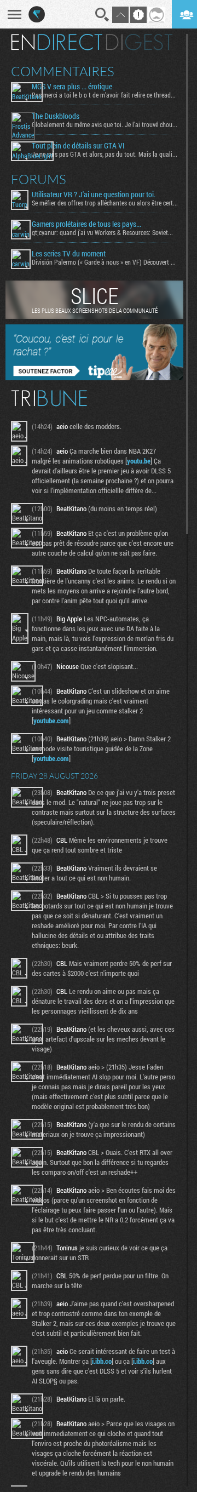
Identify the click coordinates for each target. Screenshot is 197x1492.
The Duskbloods (55, 116)
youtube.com (51, 720)
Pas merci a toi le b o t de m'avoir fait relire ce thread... (104, 95)
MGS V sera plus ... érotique (72, 86)
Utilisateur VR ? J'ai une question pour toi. (93, 194)
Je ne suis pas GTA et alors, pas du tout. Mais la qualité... (105, 154)
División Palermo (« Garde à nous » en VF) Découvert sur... (105, 262)
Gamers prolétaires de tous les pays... (86, 224)
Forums (38, 179)
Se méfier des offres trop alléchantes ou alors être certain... (105, 203)
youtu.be (138, 461)
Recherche (102, 15)
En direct (56, 42)
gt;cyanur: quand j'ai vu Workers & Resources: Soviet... (102, 232)
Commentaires (62, 71)
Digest (139, 42)
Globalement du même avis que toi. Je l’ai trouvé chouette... (105, 124)
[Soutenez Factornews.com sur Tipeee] (94, 377)
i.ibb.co (102, 1361)
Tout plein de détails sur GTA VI (78, 145)
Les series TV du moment (69, 253)
